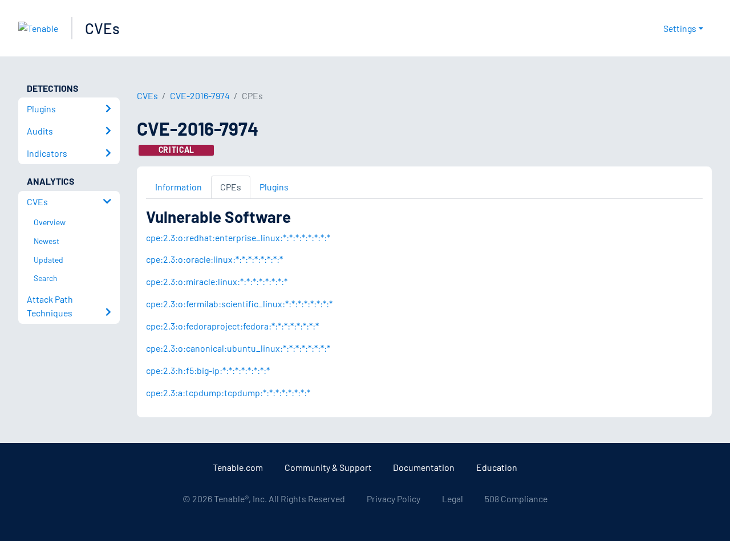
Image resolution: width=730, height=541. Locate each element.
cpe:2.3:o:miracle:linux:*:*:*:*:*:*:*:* (216, 281)
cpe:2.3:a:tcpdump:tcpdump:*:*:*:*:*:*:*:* (228, 392)
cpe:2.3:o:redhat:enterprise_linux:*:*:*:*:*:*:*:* (238, 237)
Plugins (274, 186)
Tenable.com (238, 467)
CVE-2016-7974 (200, 95)
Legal (452, 498)
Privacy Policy (393, 498)
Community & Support (328, 467)
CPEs (230, 186)
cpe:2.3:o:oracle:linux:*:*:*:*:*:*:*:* (214, 259)
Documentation (424, 467)
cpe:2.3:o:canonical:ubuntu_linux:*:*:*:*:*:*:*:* (238, 348)
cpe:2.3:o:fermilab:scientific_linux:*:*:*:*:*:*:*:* (239, 303)
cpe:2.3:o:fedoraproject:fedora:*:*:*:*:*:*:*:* (232, 325)
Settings (679, 28)
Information (178, 186)
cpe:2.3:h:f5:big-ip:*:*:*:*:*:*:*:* (208, 370)
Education (496, 467)
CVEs (102, 28)
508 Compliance (516, 498)
